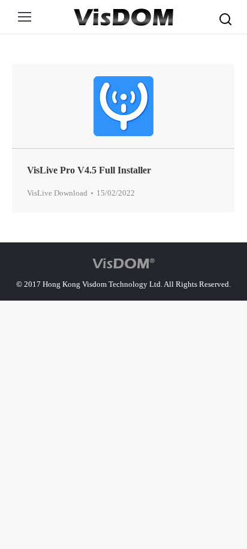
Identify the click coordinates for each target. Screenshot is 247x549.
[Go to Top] (228, 488)
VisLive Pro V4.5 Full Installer (89, 170)
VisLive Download (57, 192)
